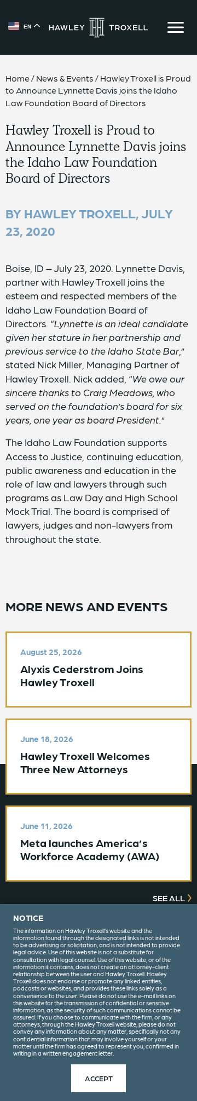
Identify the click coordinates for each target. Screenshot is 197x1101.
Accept (99, 1078)
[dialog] (98, 1002)
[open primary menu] (175, 27)
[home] (98, 27)
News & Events (65, 78)
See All (169, 898)
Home (17, 78)
